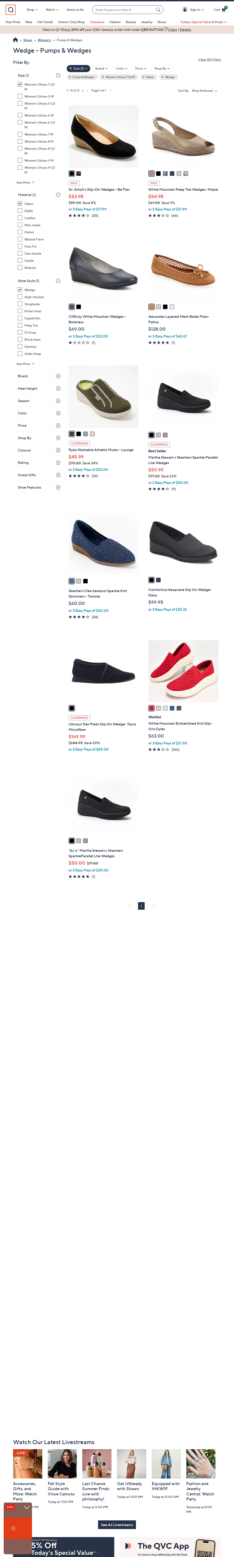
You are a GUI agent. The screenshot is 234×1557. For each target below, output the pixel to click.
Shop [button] (30, 9)
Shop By (24, 438)
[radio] (71, 173)
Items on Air (75, 9)
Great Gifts (27, 475)
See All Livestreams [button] (117, 1524)
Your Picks (12, 22)
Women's (44, 40)
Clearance (97, 22)
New (28, 22)
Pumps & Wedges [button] (83, 77)
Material (27, 194)
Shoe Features (29, 487)
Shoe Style (28, 280)
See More (23, 182)
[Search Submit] (158, 9)
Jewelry (146, 22)
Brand (23, 376)
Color (22, 413)
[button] (186, 9)
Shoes (161, 22)
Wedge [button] (170, 77)
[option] (117, 30)
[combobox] (123, 9)
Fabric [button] (150, 77)
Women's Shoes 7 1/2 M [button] (120, 77)
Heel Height (27, 388)
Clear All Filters (209, 59)
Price (22, 425)
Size (23, 75)
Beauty (131, 22)
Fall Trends (45, 22)
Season (23, 400)
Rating (23, 462)
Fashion (115, 22)
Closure (24, 450)
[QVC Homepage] (15, 40)
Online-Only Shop (71, 22)
